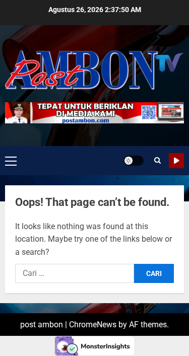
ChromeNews (92, 324)
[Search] (157, 160)
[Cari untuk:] (74, 273)
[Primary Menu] (11, 160)
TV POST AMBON (176, 160)
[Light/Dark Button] (133, 161)
